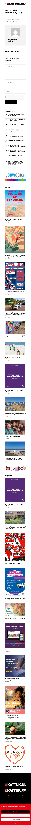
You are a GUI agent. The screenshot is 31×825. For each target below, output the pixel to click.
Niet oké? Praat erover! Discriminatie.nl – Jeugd (12, 716)
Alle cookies (15, 811)
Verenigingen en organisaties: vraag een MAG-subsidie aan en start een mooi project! (15, 527)
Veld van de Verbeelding (12, 20)
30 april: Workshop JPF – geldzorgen (15, 618)
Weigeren (15, 815)
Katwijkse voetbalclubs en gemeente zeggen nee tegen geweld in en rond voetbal (15, 738)
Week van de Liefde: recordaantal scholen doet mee (14, 767)
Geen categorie (15, 8)
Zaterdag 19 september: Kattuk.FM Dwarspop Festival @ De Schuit (15, 256)
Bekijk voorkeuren (15, 819)
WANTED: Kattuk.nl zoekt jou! (13, 563)
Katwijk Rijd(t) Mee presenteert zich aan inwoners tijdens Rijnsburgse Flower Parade (15, 314)
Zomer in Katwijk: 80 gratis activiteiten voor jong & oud (13, 358)
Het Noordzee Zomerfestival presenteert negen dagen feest (14, 458)
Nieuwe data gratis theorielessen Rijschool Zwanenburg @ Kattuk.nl (14, 292)
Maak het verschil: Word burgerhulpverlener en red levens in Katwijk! (15, 680)
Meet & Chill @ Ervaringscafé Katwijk (15, 598)
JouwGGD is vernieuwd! (11, 650)
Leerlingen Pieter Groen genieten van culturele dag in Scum (15, 414)
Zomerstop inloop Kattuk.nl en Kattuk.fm (13, 220)
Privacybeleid (15, 823)
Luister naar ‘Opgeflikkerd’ (12, 436)
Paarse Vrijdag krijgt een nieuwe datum (14, 391)
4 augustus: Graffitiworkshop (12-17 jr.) (15, 336)
